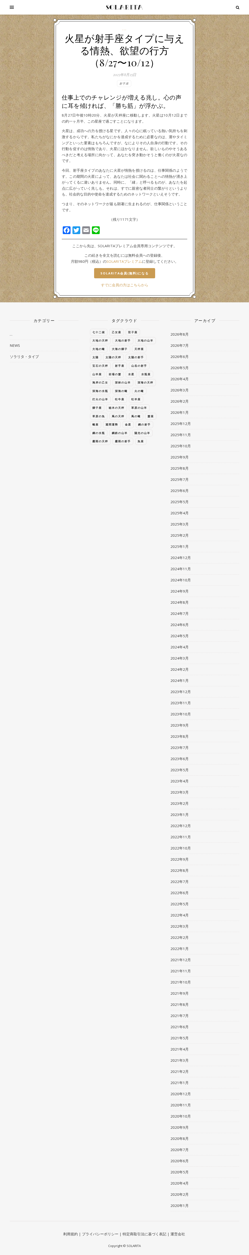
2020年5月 (179, 1172)
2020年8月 (179, 1138)
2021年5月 (179, 1037)
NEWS (15, 345)
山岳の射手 (139, 365)
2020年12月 (180, 1093)
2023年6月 (179, 758)
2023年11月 (180, 702)
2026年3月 (179, 390)
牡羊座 (136, 399)
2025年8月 (179, 468)
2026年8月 (179, 334)
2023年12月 (180, 691)
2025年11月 (180, 434)
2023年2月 (179, 803)
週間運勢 (112, 424)
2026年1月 (179, 412)
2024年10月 (180, 579)
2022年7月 (179, 881)
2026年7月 (179, 345)
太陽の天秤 (113, 357)
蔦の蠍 (136, 416)
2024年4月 (179, 646)
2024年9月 (179, 591)
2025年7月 (179, 479)
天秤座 (139, 349)
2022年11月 (180, 836)
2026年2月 (179, 401)
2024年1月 (179, 680)
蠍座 (95, 424)
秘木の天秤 (116, 407)
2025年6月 (179, 490)
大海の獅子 (120, 349)
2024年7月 (179, 613)
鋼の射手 (144, 424)
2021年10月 (180, 982)
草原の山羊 (139, 407)
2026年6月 (179, 356)
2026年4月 (179, 378)
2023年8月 (179, 736)
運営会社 (177, 1233)
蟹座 (151, 416)
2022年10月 (180, 848)
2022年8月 (179, 870)
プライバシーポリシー (100, 1233)
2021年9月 (179, 993)
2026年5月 (179, 367)
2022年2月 (179, 937)
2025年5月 (179, 501)
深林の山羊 (123, 382)
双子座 (133, 332)
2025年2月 (179, 535)
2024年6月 (179, 624)
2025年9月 (179, 457)
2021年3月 (179, 1060)
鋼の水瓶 (98, 433)
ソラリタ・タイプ (24, 356)
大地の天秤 (100, 340)
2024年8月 (179, 602)
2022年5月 (179, 903)
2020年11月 (180, 1104)
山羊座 (97, 374)
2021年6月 (179, 1026)
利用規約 (70, 1233)
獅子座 (97, 407)
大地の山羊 (145, 340)
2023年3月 (179, 792)
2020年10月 (180, 1116)
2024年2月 (179, 669)
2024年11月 (180, 568)
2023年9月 (179, 725)
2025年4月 (179, 512)
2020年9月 (179, 1127)
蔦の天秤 (118, 416)
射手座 (124, 83)
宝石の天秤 (100, 365)
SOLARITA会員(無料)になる (124, 273)
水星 (131, 374)
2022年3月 (179, 926)
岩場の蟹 (115, 374)
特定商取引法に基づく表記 (144, 1233)
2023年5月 (179, 769)
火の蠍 (139, 391)
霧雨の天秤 (100, 441)
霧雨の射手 (123, 441)
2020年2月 (179, 1194)
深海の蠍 (121, 391)
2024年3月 (179, 658)
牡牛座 (119, 399)
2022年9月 (179, 859)
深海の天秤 (145, 382)
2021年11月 (180, 970)
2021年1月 (179, 1082)
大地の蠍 (98, 349)
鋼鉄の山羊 (120, 433)
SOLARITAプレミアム (124, 261)
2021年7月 (179, 1015)
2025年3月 (179, 524)
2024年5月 (179, 635)
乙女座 (116, 332)
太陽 (95, 357)
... (124, 29)
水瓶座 (146, 374)
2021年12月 (180, 959)
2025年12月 (180, 423)
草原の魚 (98, 416)
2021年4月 (179, 1049)
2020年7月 (179, 1149)
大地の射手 (123, 340)
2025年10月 (180, 445)
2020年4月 (179, 1183)
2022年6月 (179, 892)
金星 (128, 424)
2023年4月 (179, 781)
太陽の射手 (136, 357)
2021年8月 (179, 1004)
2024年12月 (180, 557)
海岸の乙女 (100, 382)
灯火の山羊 (100, 399)
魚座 (141, 441)
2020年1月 (179, 1205)
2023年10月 (180, 714)
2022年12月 (180, 825)
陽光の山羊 (142, 433)
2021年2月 (179, 1071)
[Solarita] (124, 7)
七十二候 (98, 332)
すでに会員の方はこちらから (124, 284)
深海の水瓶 (100, 391)
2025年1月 (179, 546)
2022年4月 (179, 915)
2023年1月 (179, 814)
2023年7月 (179, 747)
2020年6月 (179, 1160)
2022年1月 (179, 948)
